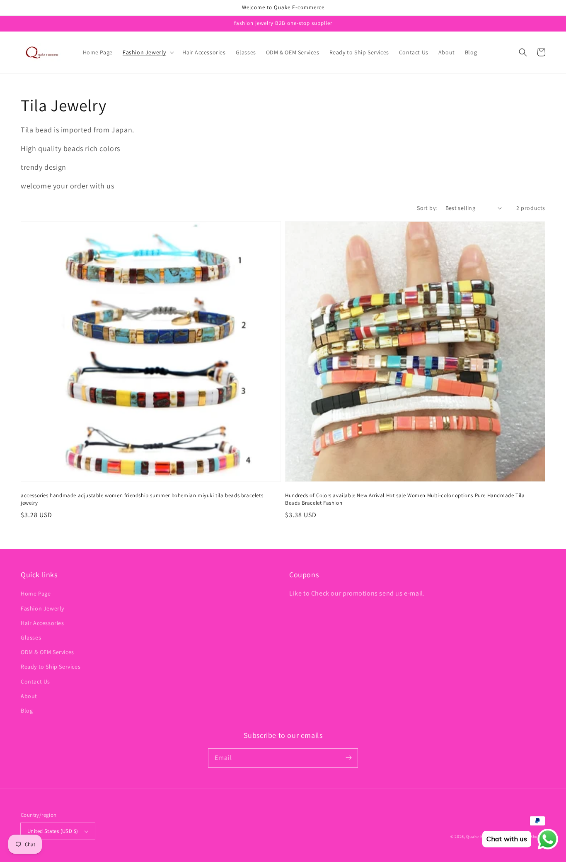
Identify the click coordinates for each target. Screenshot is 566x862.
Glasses (31, 637)
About (29, 696)
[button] (147, 52)
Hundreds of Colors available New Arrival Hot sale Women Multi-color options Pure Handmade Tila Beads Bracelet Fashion (405, 499)
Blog (27, 710)
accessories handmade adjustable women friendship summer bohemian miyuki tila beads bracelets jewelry (142, 499)
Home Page (36, 593)
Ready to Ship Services (50, 666)
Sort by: (427, 208)
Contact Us (35, 681)
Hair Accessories (42, 623)
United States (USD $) (52, 831)
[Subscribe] (348, 758)
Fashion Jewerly (42, 608)
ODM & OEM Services (47, 652)
